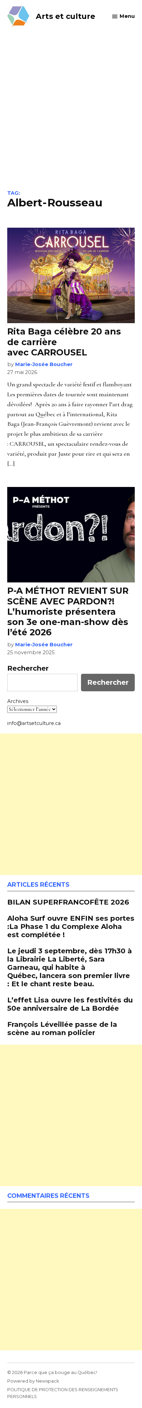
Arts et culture (65, 16)
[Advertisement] (71, 116)
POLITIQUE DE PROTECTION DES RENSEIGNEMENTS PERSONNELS (62, 1393)
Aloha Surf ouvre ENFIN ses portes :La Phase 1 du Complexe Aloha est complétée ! (70, 926)
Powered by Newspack (33, 1381)
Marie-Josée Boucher (44, 364)
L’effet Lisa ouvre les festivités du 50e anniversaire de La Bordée (70, 1004)
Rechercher (28, 668)
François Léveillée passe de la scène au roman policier (62, 1028)
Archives (17, 701)
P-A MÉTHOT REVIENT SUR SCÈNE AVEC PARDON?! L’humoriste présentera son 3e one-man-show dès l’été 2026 (68, 611)
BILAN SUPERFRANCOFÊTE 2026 (68, 902)
